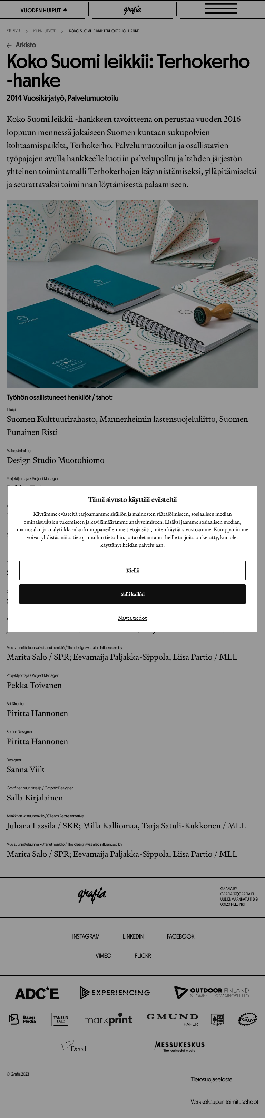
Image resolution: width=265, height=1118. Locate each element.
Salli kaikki (133, 594)
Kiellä (132, 570)
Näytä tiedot (132, 617)
